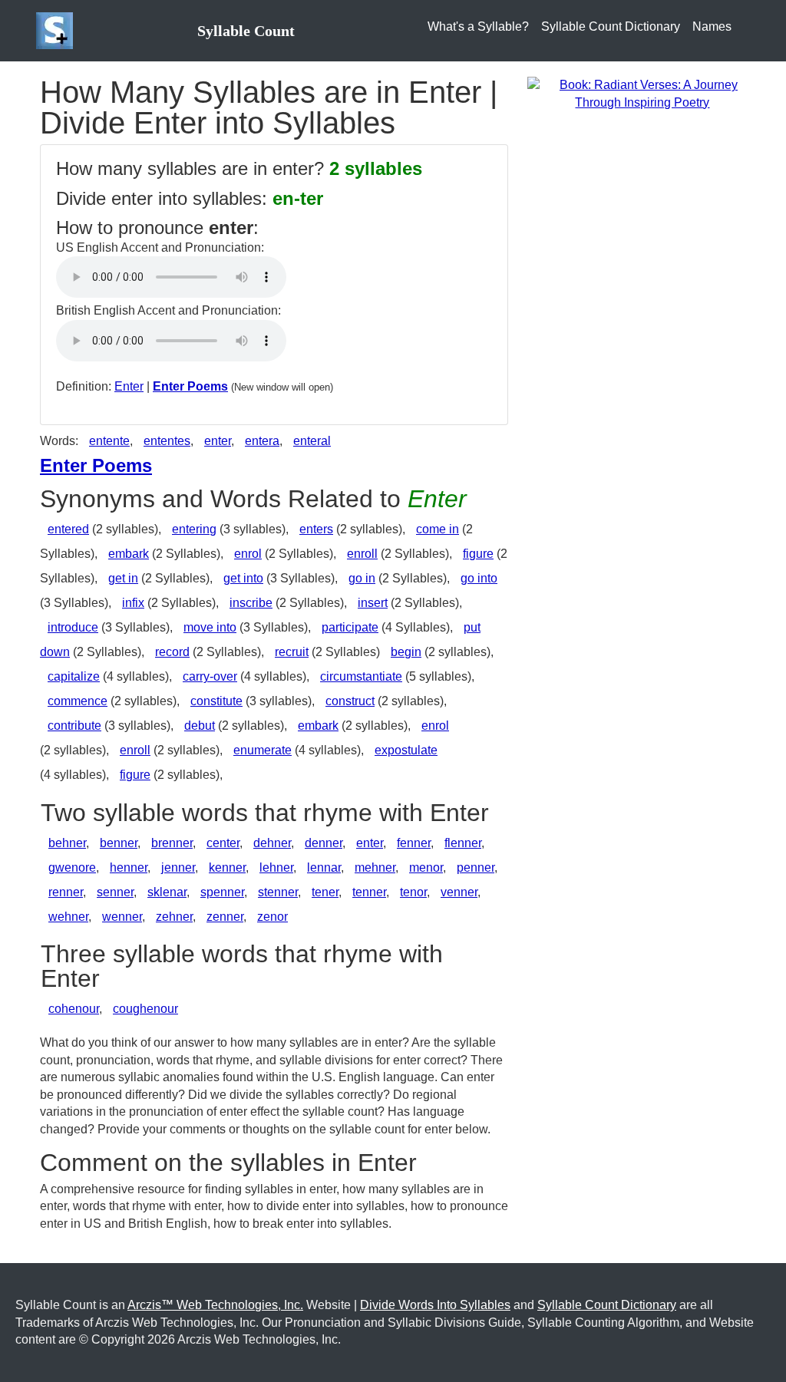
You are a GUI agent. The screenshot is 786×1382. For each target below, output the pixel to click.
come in (437, 529)
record (172, 651)
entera (262, 440)
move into (209, 627)
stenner (278, 892)
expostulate (406, 750)
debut (199, 725)
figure (478, 553)
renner (65, 892)
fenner (414, 842)
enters (316, 529)
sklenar (167, 892)
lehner (276, 867)
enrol (248, 553)
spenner (222, 892)
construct (350, 700)
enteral (312, 440)
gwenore (72, 867)
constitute (216, 700)
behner (67, 842)
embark (128, 553)
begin (406, 651)
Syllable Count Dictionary (610, 26)
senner (115, 892)
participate (350, 627)
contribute (74, 725)
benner (118, 842)
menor (426, 867)
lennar (324, 867)
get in (123, 578)
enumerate (262, 750)
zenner (224, 916)
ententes (167, 440)
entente (109, 440)
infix (133, 602)
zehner (174, 916)
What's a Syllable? (478, 26)
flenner (462, 842)
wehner (68, 916)
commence (77, 700)
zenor (272, 916)
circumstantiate (361, 676)
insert (373, 602)
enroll (362, 553)
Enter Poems (190, 386)
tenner (369, 892)
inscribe (251, 602)
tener (325, 892)
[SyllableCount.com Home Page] (57, 30)
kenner (227, 867)
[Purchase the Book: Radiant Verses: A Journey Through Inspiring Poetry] (642, 93)
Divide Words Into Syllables (435, 1304)
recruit (292, 651)
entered (68, 529)
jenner (178, 867)
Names (712, 26)
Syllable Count (246, 30)
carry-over (210, 676)
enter (217, 440)
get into (243, 578)
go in (361, 578)
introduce (73, 627)
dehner (272, 842)
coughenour (145, 1008)
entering (194, 529)
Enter (129, 386)
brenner (172, 842)
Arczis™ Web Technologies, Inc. (215, 1304)
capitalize (74, 676)
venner (459, 892)
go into (479, 578)
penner (475, 867)
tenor (413, 892)
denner (323, 842)
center (222, 842)
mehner (375, 867)
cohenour (73, 1008)
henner (128, 867)
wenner (122, 916)
